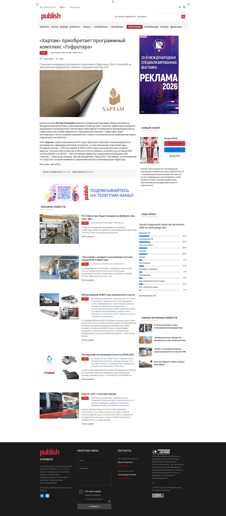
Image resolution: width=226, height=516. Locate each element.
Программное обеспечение (61, 53)
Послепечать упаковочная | (103, 316)
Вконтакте (66, 172)
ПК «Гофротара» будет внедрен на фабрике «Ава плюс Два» (108, 217)
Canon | (116, 359)
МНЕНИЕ (64, 27)
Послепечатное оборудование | (104, 311)
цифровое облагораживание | (102, 366)
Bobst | (117, 309)
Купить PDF (175, 149)
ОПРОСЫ (164, 27)
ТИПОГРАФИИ (134, 27)
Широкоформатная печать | (102, 361)
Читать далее (87, 236)
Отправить (94, 506)
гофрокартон (77, 53)
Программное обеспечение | (102, 223)
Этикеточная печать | (111, 314)
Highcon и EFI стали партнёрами (98, 393)
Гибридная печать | (105, 304)
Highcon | (94, 403)
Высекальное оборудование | (114, 306)
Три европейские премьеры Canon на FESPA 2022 (107, 354)
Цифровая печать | (111, 301)
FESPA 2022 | (119, 366)
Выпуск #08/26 (171, 138)
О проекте (46, 459)
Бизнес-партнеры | (109, 400)
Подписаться (174, 143)
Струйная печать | (124, 311)
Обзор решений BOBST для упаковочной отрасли (108, 294)
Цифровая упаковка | (99, 405)
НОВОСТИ (44, 27)
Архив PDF (175, 156)
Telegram (90, 172)
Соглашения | (96, 400)
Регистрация (75, 7)
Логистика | (117, 299)
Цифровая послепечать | (119, 403)
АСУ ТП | (126, 299)
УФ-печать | (104, 364)
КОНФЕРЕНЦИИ (151, 27)
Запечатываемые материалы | (103, 309)
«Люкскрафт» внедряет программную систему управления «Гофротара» (106, 258)
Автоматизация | (119, 304)
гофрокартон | (118, 223)
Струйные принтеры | (121, 361)
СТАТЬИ (54, 27)
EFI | (132, 400)
